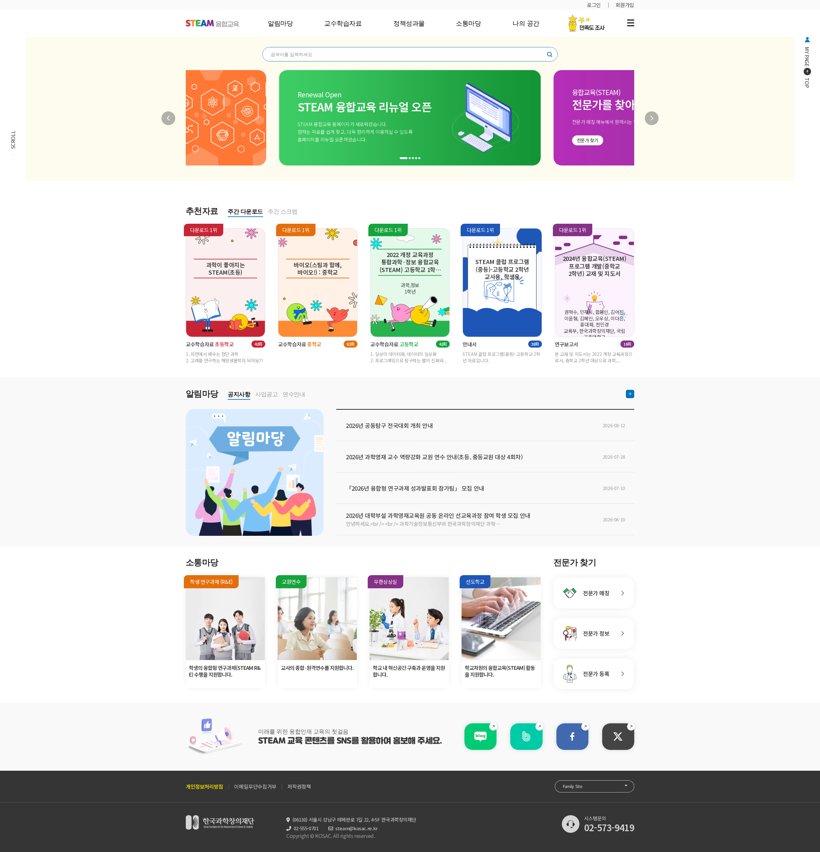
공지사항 (239, 394)
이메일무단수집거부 (255, 786)
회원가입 (625, 5)
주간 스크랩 (282, 211)
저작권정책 (299, 786)
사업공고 (266, 394)
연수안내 (294, 394)
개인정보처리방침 (204, 786)
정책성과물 (408, 23)
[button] (168, 118)
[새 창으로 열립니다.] (480, 736)
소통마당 (468, 23)
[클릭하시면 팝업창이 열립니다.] (586, 18)
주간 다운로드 (245, 211)
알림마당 (280, 23)
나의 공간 (525, 23)
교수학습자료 (343, 23)
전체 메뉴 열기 (630, 23)
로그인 (594, 5)
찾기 (549, 54)
